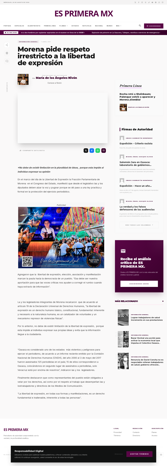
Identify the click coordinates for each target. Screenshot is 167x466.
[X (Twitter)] (86, 150)
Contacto (136, 432)
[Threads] (145, 2)
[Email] (162, 2)
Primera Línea (50, 26)
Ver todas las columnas (139, 225)
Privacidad (119, 454)
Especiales (19, 26)
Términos (117, 435)
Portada (7, 26)
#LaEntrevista (34, 26)
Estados (75, 26)
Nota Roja (86, 26)
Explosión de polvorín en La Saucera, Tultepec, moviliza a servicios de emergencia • (122, 33)
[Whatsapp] (159, 2)
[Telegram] (156, 2)
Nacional (99, 26)
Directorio (136, 435)
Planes (154, 432)
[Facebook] (139, 2)
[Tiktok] (149, 2)
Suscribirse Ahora (139, 283)
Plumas (63, 26)
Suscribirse (154, 26)
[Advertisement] (139, 56)
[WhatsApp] (97, 150)
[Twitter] (135, 2)
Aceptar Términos (139, 454)
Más (119, 26)
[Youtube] (152, 2)
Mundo (109, 26)
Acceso (154, 435)
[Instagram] (142, 2)
